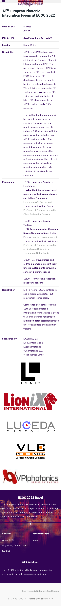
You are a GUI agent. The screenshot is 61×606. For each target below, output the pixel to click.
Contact (6, 551)
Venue (36, 540)
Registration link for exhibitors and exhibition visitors (41, 324)
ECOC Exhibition (29, 562)
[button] (3, 1)
